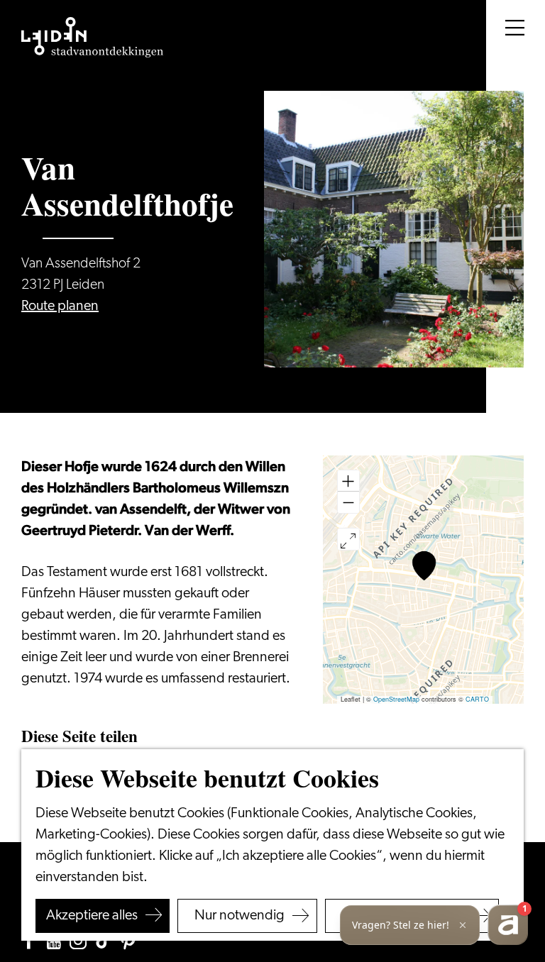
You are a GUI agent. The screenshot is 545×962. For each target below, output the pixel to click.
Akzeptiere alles (92, 916)
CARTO (477, 699)
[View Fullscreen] (348, 539)
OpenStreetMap (396, 699)
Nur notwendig (239, 916)
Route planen (60, 306)
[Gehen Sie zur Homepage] (92, 37)
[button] (424, 566)
